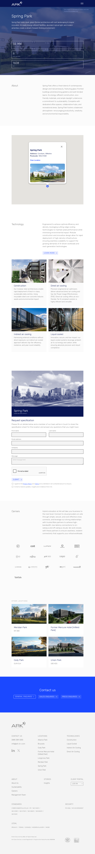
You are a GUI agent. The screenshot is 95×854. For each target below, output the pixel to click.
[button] (47, 186)
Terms (37, 484)
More (48, 827)
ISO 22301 (15, 811)
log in (75, 784)
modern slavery (38, 827)
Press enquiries (69, 697)
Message (15, 456)
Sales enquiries (47, 697)
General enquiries (23, 697)
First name (15, 431)
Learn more (49, 253)
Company (15, 447)
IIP (30, 808)
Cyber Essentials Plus (20, 808)
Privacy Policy (27, 484)
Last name (52, 431)
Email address (16, 439)
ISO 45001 (31, 811)
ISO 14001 (36, 808)
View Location (35, 160)
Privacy (14, 827)
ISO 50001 (39, 811)
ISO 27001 (23, 811)
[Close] (61, 147)
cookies (28, 827)
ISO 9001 (14, 814)
